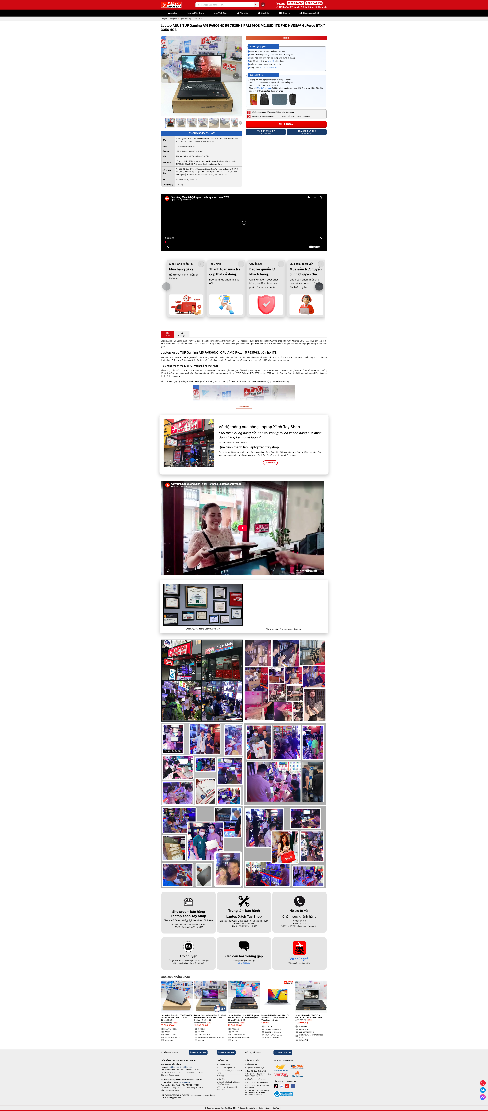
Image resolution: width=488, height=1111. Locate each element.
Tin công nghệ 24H (311, 13)
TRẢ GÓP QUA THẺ (307, 132)
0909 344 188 (314, 3)
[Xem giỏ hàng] (263, 4)
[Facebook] (293, 1086)
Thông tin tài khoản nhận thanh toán (227, 1088)
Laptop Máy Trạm (195, 13)
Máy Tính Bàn (220, 13)
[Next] (321, 1005)
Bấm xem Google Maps (170, 1075)
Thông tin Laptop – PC (227, 1068)
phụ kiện (271, 61)
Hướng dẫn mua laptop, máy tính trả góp (257, 1086)
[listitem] (170, 123)
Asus (195, 19)
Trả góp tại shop (266, 132)
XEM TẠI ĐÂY (244, 963)
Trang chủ (164, 19)
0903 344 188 (295, 3)
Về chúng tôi (299, 959)
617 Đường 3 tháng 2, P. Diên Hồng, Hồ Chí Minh (302, 7)
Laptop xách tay (185, 19)
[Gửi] (256, 4)
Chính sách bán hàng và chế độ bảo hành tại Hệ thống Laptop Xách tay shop (257, 1092)
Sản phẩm (173, 19)
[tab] (167, 334)
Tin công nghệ (224, 1064)
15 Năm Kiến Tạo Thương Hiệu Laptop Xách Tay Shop (258, 1075)
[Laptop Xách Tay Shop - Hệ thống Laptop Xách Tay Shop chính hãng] (171, 5)
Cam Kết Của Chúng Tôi (256, 1071)
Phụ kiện (244, 13)
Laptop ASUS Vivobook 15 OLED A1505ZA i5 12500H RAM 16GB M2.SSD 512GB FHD (275, 1016)
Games (221, 1076)
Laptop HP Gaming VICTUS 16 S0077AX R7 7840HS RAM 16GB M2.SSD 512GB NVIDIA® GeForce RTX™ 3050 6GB (309, 1016)
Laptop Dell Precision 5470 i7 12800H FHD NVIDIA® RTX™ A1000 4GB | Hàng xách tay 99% (244, 1016)
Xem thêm (243, 406)
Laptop (174, 13)
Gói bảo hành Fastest (268, 67)
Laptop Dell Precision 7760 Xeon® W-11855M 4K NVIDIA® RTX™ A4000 (177, 1016)
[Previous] (166, 1005)
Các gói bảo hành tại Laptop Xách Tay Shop (228, 1083)
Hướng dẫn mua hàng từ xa (257, 1082)
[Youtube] (287, 1086)
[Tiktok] (276, 1086)
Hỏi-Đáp (221, 1079)
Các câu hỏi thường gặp (256, 1079)
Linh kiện (265, 13)
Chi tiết (167, 336)
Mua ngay (286, 124)
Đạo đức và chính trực (255, 1068)
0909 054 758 (283, 1052)
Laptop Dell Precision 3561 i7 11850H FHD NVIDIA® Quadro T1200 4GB (210, 1016)
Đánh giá (182, 336)
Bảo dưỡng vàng (264, 88)
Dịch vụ (286, 13)
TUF (200, 19)
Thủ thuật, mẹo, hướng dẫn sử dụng (229, 1072)
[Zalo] (282, 1086)
